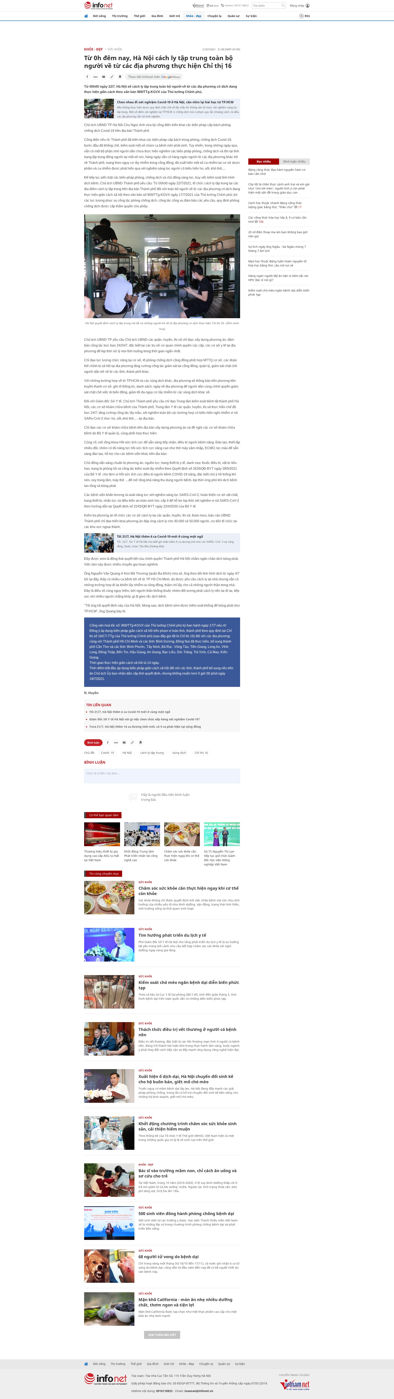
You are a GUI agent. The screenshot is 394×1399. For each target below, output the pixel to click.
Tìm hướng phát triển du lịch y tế (172, 935)
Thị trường (120, 16)
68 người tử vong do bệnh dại (169, 1256)
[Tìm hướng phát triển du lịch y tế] (109, 944)
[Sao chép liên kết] (112, 77)
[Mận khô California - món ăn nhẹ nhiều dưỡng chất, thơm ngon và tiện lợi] (109, 1309)
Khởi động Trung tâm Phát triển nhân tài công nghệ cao (141, 855)
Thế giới (139, 16)
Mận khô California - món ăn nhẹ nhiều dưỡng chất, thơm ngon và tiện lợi (186, 1302)
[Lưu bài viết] (120, 77)
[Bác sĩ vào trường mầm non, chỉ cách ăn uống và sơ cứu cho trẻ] (109, 1180)
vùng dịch (179, 753)
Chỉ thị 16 (201, 753)
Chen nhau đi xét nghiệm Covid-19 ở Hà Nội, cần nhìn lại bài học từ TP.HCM (175, 102)
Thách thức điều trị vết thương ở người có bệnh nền (187, 1032)
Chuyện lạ (214, 16)
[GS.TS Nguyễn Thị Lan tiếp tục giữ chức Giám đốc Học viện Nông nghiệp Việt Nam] (222, 834)
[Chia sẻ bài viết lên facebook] (87, 77)
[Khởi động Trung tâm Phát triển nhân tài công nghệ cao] (142, 834)
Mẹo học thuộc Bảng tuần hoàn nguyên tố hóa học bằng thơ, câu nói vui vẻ (277, 263)
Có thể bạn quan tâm (103, 815)
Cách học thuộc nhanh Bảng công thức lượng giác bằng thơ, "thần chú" (275, 205)
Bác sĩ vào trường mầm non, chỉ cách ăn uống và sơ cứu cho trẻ (188, 1173)
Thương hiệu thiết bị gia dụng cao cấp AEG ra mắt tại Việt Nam (101, 855)
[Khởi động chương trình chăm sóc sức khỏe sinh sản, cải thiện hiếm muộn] (109, 1133)
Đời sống (99, 16)
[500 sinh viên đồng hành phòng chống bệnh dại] (109, 1223)
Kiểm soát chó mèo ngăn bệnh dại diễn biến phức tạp (189, 985)
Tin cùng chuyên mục (104, 874)
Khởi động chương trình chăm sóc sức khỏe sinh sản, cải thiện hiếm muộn (188, 1126)
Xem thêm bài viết (162, 1335)
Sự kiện (251, 16)
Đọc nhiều (264, 161)
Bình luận (93, 742)
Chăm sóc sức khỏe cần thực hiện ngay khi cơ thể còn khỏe (181, 855)
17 (299, 207)
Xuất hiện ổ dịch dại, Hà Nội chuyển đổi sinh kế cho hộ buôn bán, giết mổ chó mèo (186, 1079)
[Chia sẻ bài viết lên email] (104, 77)
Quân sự (234, 16)
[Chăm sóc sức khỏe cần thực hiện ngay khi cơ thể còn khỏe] (182, 834)
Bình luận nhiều (294, 161)
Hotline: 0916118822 (237, 5)
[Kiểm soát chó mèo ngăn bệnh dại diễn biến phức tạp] (109, 992)
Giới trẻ (174, 16)
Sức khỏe (115, 49)
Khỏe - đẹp (193, 16)
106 (260, 222)
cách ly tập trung (152, 753)
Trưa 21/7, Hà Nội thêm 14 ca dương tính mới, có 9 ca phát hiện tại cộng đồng (145, 727)
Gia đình (157, 16)
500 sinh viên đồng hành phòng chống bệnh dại (186, 1213)
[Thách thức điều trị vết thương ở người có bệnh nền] (109, 1039)
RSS (307, 16)
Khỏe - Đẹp (93, 49)
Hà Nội (127, 753)
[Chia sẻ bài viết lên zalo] (95, 77)
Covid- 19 (107, 753)
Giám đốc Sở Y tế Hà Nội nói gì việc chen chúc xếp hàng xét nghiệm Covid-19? (144, 719)
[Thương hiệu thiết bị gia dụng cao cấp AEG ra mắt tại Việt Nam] (102, 834)
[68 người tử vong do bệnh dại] (109, 1266)
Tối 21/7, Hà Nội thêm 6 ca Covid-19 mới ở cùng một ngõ (160, 536)
